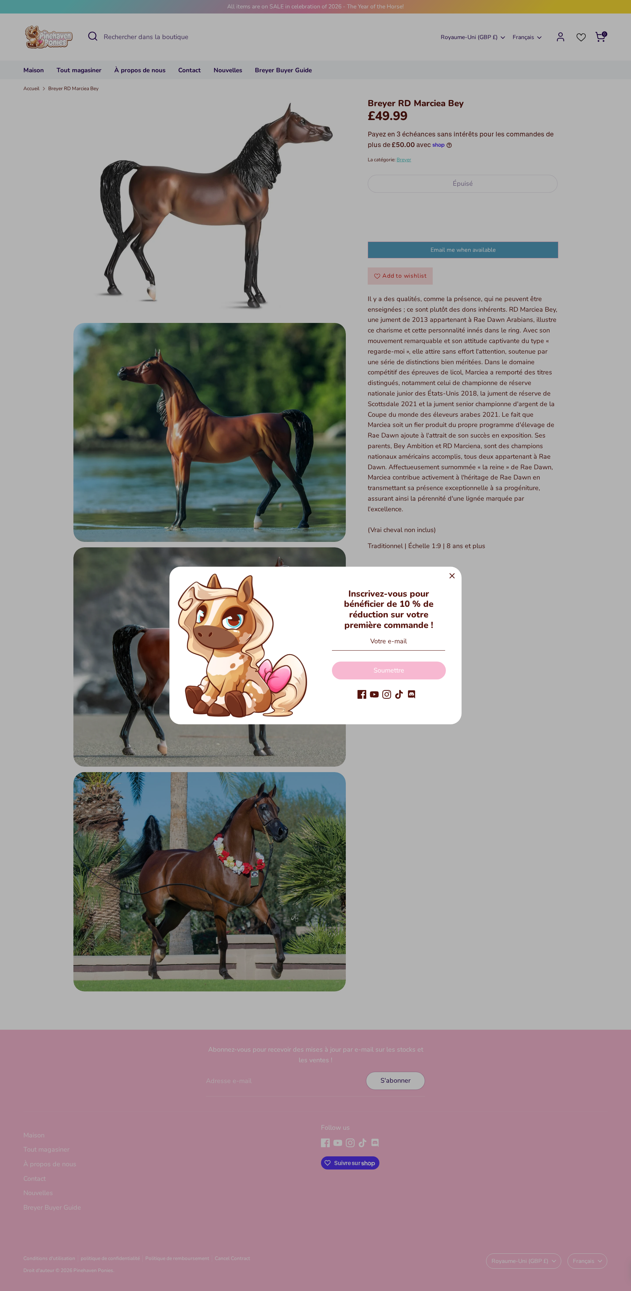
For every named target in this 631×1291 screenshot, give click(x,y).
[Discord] (411, 694)
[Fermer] (452, 576)
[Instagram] (386, 694)
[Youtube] (374, 694)
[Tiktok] (399, 694)
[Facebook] (361, 694)
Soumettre (389, 670)
